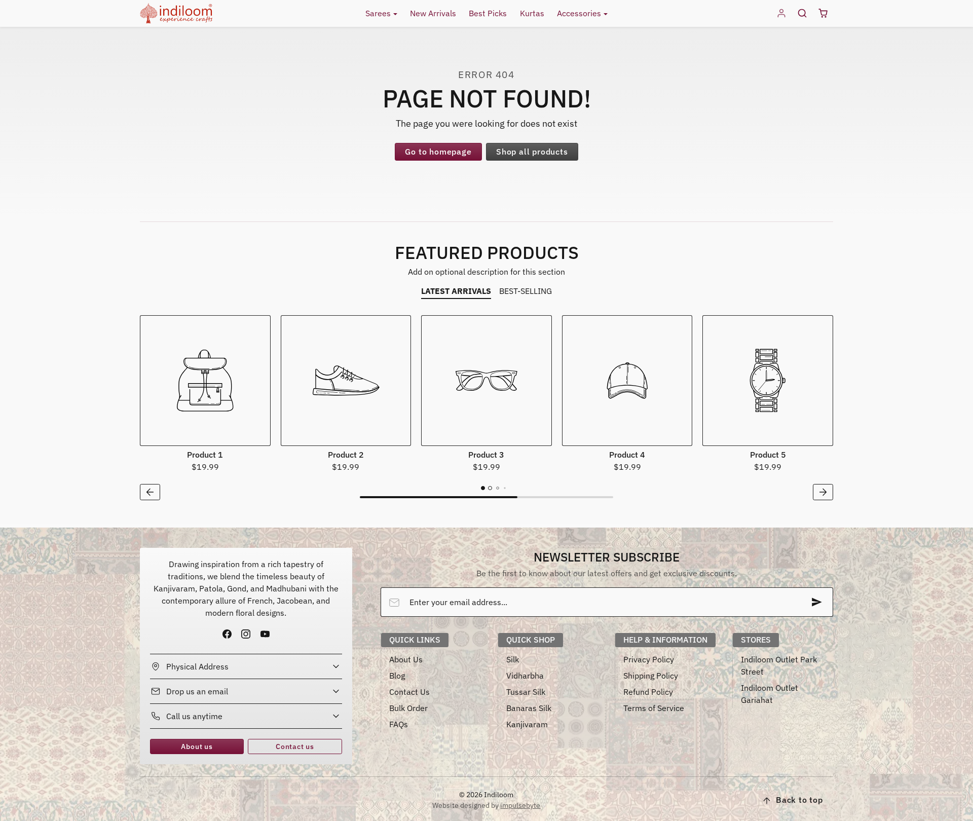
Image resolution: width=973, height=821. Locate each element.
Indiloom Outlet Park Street (779, 665)
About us (196, 746)
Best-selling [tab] (525, 291)
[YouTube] (264, 634)
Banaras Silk (528, 708)
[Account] (781, 13)
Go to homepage (438, 151)
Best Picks (488, 13)
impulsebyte (520, 805)
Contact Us (409, 692)
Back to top (799, 800)
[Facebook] (227, 634)
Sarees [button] (379, 13)
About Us (406, 659)
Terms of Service (653, 708)
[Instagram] (246, 634)
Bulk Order (408, 708)
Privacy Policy (648, 659)
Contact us (295, 746)
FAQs (398, 724)
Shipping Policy (650, 675)
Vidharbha (525, 675)
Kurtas (532, 13)
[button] (802, 13)
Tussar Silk (525, 692)
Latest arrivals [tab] (456, 291)
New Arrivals (433, 13)
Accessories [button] (580, 13)
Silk (512, 659)
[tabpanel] (486, 409)
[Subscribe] (817, 602)
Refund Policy (648, 692)
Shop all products (532, 151)
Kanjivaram (527, 724)
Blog (397, 675)
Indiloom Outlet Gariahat (769, 694)
